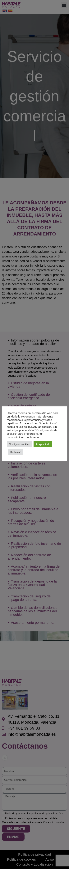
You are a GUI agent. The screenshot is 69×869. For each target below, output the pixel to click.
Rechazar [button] (15, 452)
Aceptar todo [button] (43, 444)
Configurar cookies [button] (19, 444)
